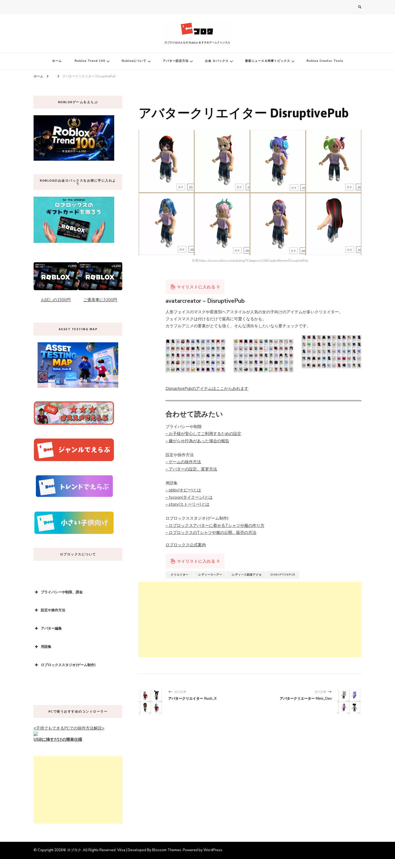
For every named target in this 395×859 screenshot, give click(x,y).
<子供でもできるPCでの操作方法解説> (69, 728)
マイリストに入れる (197, 287)
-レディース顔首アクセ (246, 575)
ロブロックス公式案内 (186, 545)
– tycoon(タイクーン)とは (189, 497)
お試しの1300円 (56, 300)
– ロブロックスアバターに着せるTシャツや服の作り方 (215, 525)
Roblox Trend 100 (90, 61)
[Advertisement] (250, 619)
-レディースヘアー (209, 575)
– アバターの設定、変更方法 (191, 469)
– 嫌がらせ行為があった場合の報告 (197, 441)
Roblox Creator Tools (325, 61)
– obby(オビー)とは (183, 490)
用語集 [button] (46, 646)
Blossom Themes (166, 850)
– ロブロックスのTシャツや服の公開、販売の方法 (211, 532)
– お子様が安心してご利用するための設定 (203, 433)
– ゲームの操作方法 (183, 462)
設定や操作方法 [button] (53, 610)
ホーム (57, 61)
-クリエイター (179, 575)
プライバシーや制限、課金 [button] (62, 592)
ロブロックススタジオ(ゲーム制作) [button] (68, 665)
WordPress (212, 850)
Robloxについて (134, 61)
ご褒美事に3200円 (100, 300)
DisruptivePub (282, 575)
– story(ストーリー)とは (187, 504)
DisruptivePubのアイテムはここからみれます (207, 388)
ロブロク (74, 850)
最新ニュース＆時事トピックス (267, 61)
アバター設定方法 (176, 61)
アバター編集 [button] (51, 628)
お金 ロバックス (217, 61)
